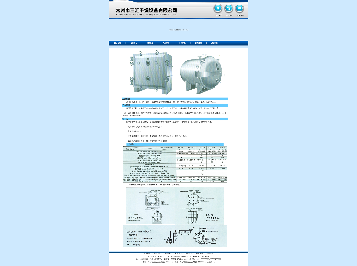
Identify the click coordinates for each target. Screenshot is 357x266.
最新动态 (150, 43)
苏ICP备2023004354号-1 (199, 256)
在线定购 (182, 43)
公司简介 (133, 43)
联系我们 (198, 43)
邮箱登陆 (214, 43)
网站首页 (117, 43)
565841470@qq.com (179, 259)
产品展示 (166, 43)
